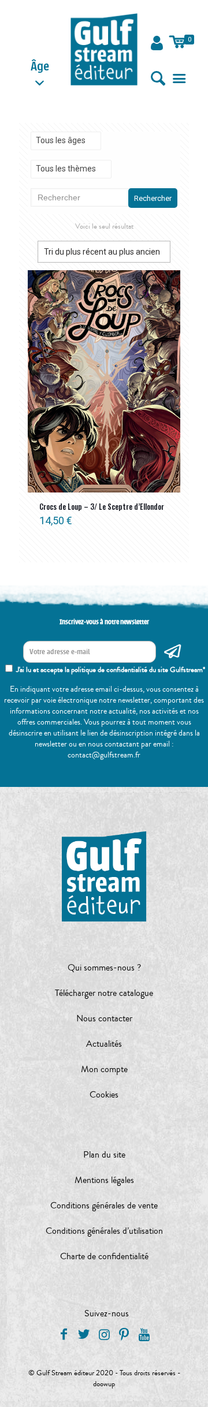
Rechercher (153, 198)
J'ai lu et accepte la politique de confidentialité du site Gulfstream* (110, 670)
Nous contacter (104, 1018)
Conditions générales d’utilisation (104, 1231)
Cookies (104, 1094)
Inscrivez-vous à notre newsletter (104, 622)
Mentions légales (104, 1180)
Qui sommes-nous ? (104, 967)
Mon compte (104, 1069)
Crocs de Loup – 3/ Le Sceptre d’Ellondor (101, 506)
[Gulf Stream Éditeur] (104, 49)
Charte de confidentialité (104, 1256)
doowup (104, 1384)
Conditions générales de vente (104, 1205)
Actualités (104, 1043)
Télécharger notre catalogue (104, 993)
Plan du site (104, 1154)
